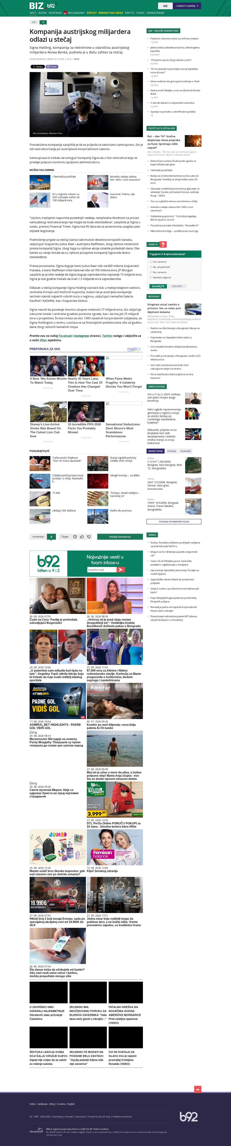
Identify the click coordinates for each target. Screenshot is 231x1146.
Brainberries (48, 388)
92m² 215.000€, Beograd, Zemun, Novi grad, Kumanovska (162, 485)
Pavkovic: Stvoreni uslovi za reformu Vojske (174, 38)
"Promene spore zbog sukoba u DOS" (171, 60)
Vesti (33, 12)
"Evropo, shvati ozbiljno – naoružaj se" (125, 494)
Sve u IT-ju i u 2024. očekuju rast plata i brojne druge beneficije (163, 397)
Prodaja (171, 451)
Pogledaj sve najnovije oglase (174, 521)
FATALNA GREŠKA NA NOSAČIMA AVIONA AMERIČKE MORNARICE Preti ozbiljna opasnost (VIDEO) (125, 1015)
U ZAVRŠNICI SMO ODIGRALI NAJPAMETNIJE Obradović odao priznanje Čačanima (47, 1013)
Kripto (129, 12)
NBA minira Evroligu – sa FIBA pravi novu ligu (174, 231)
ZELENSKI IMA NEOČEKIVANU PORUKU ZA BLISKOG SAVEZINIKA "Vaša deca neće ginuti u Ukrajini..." (88, 1013)
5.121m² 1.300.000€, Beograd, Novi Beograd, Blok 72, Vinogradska (164, 465)
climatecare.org (54, 1135)
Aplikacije (43, 1104)
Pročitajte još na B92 (161, 128)
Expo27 (92, 12)
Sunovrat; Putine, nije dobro (122, 195)
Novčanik (55, 12)
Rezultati (177, 286)
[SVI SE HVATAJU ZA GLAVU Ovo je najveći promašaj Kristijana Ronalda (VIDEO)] (126, 1047)
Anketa (153, 244)
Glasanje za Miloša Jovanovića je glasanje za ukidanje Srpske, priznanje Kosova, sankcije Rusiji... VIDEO (175, 192)
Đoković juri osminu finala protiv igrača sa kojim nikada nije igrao (173, 162)
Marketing (58, 1116)
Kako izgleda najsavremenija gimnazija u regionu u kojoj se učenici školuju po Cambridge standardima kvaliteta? (164, 416)
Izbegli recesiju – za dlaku (125, 475)
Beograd (153, 296)
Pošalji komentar (120, 536)
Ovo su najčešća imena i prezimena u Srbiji (174, 201)
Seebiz (152, 534)
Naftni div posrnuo (121, 510)
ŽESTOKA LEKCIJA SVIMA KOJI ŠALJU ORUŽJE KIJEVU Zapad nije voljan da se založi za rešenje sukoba (48, 1058)
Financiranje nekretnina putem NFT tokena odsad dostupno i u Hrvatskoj (174, 618)
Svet (34, 22)
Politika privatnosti (122, 1116)
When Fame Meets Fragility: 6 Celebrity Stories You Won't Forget (124, 382)
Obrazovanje (155, 12)
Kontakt (69, 1116)
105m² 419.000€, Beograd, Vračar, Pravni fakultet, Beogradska (163, 506)
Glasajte (158, 286)
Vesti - (43, 6)
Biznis (42, 12)
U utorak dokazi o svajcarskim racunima (172, 102)
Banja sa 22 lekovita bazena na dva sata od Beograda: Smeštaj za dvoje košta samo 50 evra (174, 179)
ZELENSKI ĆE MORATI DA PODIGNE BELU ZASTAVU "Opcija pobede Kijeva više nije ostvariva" (86, 1058)
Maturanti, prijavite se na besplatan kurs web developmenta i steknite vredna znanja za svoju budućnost (161, 436)
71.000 (56, 493)
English (71, 1104)
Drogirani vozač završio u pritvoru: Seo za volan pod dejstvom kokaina (164, 308)
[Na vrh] (197, 1089)
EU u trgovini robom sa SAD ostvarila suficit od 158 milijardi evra (65, 197)
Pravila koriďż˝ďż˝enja (99, 1116)
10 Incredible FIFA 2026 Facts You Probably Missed (84, 428)
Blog (52, 1104)
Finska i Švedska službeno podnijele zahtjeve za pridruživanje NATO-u (175, 544)
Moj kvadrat (76, 12)
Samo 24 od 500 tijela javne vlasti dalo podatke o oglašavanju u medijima (171, 562)
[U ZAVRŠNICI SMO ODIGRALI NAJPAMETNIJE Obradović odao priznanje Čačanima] (49, 1002)
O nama (61, 1104)
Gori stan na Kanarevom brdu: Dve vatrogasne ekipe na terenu (170, 366)
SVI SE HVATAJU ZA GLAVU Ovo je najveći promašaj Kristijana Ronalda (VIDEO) (122, 1058)
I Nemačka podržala (64, 176)
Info (156, 42)
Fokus (140, 12)
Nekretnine (155, 451)
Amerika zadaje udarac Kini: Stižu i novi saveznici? (125, 178)
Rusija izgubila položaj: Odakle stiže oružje (123, 459)
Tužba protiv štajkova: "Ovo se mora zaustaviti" (67, 459)
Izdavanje (185, 451)
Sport (157, 54)
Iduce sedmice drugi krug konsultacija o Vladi (175, 81)
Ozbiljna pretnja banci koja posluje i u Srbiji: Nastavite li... (67, 478)
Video (33, 1104)
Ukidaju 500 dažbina (64, 510)
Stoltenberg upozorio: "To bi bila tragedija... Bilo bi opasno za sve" (174, 218)
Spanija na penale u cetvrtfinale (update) (173, 111)
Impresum (80, 1116)
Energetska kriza (111, 12)
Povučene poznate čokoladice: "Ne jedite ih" (175, 225)
